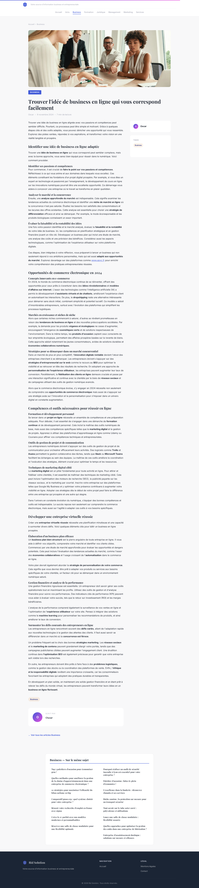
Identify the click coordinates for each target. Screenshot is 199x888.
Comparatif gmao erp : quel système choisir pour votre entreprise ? (72, 800)
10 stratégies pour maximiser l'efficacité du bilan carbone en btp (71, 791)
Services (140, 12)
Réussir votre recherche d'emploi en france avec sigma (71, 809)
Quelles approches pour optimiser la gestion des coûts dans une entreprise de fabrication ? (125, 827)
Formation (88, 12)
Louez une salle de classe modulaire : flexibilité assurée (120, 818)
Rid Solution (37, 862)
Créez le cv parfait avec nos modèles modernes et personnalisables (68, 818)
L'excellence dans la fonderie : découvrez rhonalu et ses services (122, 791)
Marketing (128, 12)
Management (114, 12)
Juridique (101, 12)
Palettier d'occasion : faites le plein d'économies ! (119, 782)
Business (77, 12)
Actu (67, 12)
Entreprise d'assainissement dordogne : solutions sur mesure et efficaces (122, 836)
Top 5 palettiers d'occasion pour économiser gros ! (72, 770)
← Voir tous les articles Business (44, 735)
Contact (144, 871)
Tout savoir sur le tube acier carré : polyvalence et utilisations (119, 809)
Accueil (58, 12)
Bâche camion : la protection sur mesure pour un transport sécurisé (124, 800)
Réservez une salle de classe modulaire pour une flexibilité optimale (72, 827)
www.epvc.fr (98, 260)
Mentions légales (148, 866)
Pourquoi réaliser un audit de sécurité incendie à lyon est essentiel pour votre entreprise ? (121, 772)
